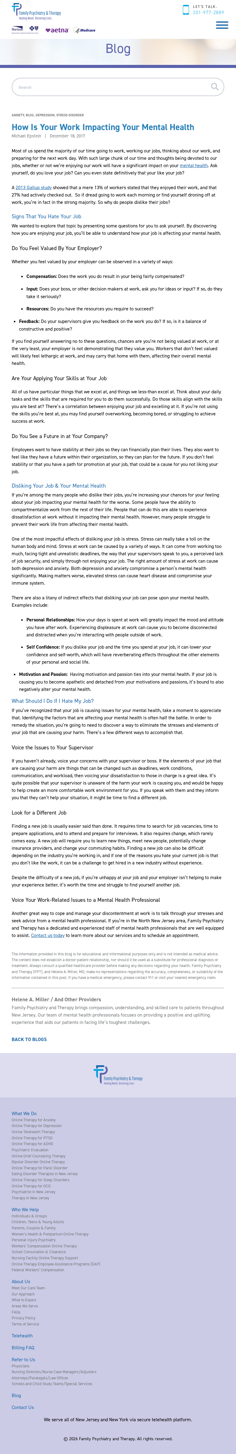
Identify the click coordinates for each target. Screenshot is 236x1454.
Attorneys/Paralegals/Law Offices (40, 1377)
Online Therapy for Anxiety (34, 1119)
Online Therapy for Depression (37, 1125)
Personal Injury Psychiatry (34, 1239)
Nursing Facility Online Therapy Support (45, 1257)
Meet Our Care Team (28, 1287)
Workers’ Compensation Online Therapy (44, 1245)
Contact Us (23, 1407)
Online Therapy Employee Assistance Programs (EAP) (56, 1263)
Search (216, 87)
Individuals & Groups (29, 1215)
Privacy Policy (23, 1317)
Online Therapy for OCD (31, 1185)
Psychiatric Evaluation (30, 1149)
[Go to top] (15, 1441)
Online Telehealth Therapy (33, 1131)
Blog (16, 1395)
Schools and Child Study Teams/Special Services (52, 1383)
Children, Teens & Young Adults (38, 1221)
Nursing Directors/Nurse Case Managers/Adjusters (54, 1371)
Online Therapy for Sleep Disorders (40, 1179)
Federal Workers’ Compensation (38, 1269)
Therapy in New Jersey (30, 1197)
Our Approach (23, 1293)
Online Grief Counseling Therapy (38, 1155)
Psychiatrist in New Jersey (33, 1191)
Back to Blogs (29, 1039)
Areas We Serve (25, 1305)
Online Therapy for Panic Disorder (40, 1167)
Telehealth (22, 1335)
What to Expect (24, 1299)
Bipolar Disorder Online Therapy (38, 1161)
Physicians (21, 1365)
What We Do (24, 1113)
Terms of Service (25, 1323)
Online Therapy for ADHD (32, 1143)
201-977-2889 (208, 12)
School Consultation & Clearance (39, 1251)
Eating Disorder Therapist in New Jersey (45, 1173)
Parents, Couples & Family (34, 1227)
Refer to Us (23, 1359)
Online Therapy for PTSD (32, 1137)
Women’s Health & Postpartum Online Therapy (50, 1233)
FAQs (16, 1312)
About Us (21, 1281)
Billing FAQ (23, 1347)
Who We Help (25, 1209)
